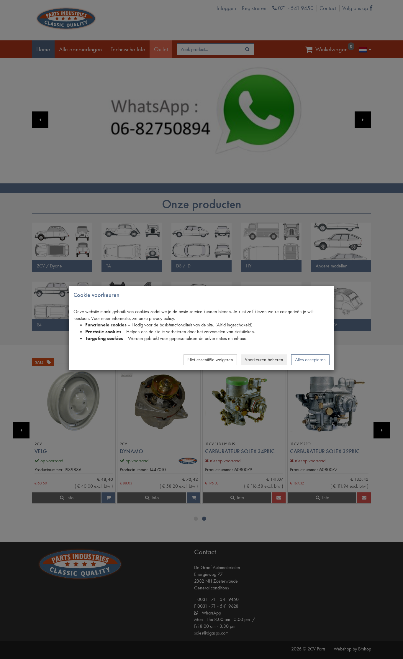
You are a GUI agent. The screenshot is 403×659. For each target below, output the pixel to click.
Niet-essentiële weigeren (210, 359)
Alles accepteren (310, 359)
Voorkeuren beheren (264, 359)
